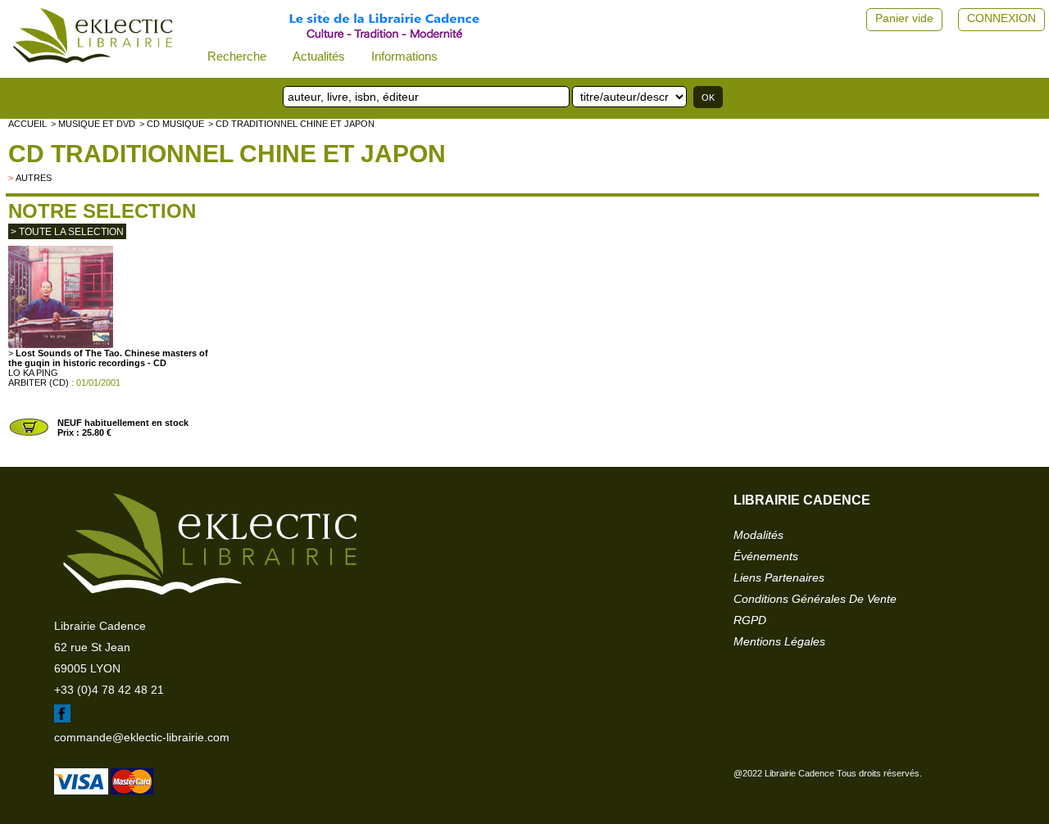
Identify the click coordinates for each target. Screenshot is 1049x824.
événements (765, 556)
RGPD (749, 620)
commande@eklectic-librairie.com (141, 737)
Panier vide (904, 18)
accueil (27, 124)
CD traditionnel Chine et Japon (227, 153)
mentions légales (779, 641)
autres (34, 178)
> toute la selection (67, 232)
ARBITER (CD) (38, 382)
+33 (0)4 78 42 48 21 (109, 689)
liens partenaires (778, 577)
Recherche (236, 56)
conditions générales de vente (815, 598)
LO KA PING (33, 373)
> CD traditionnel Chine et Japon (291, 124)
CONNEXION (1001, 18)
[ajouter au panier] (28, 434)
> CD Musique (171, 124)
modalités (758, 534)
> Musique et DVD (93, 124)
